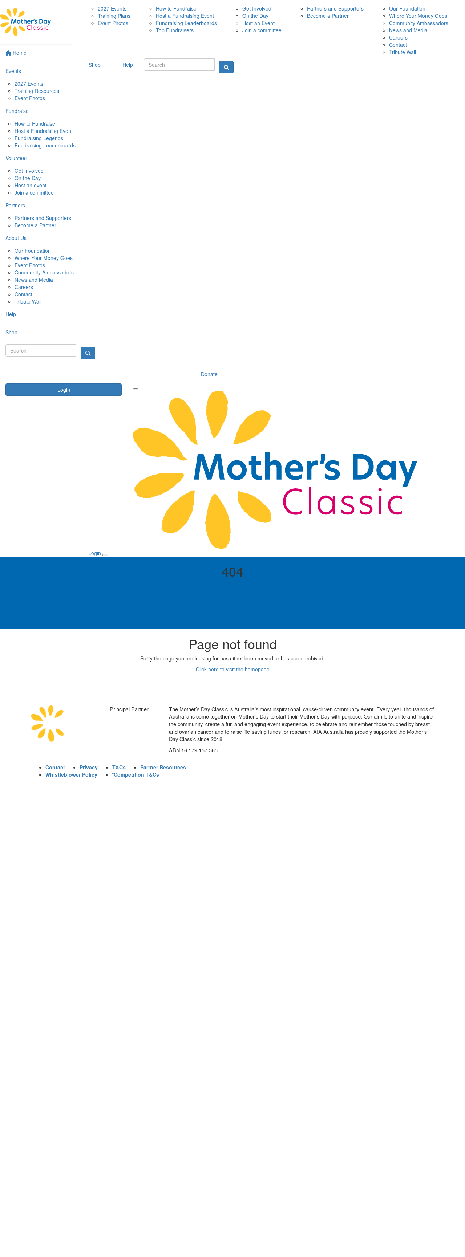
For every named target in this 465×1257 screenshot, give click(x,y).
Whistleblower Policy (71, 774)
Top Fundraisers (175, 30)
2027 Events (29, 83)
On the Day (28, 178)
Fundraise (17, 110)
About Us (16, 237)
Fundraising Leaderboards (45, 145)
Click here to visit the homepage (233, 669)
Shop (11, 332)
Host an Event (258, 23)
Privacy (89, 767)
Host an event (30, 185)
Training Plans (114, 15)
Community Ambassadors (44, 272)
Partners (15, 205)
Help (10, 314)
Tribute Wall (28, 301)
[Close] (105, 555)
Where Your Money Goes (44, 257)
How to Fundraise (35, 123)
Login (63, 389)
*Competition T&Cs (135, 774)
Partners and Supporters (43, 217)
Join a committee (34, 192)
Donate (209, 374)
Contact (23, 294)
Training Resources (37, 90)
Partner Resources (163, 767)
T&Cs (119, 767)
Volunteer (16, 158)
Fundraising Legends (39, 138)
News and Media (34, 279)
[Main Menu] (135, 389)
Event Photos (30, 98)
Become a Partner (35, 225)
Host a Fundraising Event (44, 130)
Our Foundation (33, 250)
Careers (24, 286)
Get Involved (29, 170)
